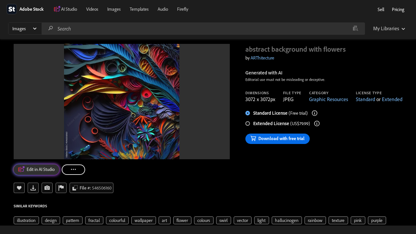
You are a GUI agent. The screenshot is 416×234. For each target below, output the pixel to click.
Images (114, 9)
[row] (26, 220)
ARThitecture (262, 58)
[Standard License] (314, 113)
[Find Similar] (47, 188)
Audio (163, 9)
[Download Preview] (33, 188)
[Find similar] (355, 28)
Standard (365, 99)
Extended (392, 99)
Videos (92, 9)
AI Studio (69, 9)
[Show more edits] (73, 169)
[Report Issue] (61, 188)
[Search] (50, 28)
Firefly (182, 9)
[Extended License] (316, 123)
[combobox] (203, 28)
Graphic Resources (328, 99)
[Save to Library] (19, 188)
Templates (139, 9)
